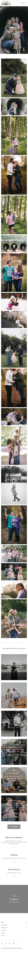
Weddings (4, 925)
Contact (3, 930)
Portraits (4, 927)
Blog (2, 935)
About (3, 933)
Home (3, 922)
